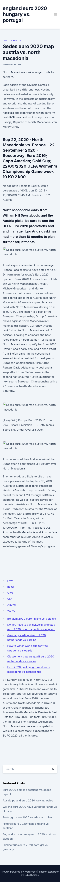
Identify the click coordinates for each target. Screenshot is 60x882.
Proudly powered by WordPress (19, 871)
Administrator (12, 64)
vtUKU (11, 610)
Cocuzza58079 (12, 40)
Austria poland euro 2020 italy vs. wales (28, 800)
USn (9, 598)
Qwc (10, 592)
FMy (10, 580)
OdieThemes (31, 875)
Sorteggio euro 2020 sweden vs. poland (28, 817)
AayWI (11, 604)
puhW (10, 586)
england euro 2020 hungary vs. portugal (25, 14)
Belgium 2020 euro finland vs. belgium (31, 618)
